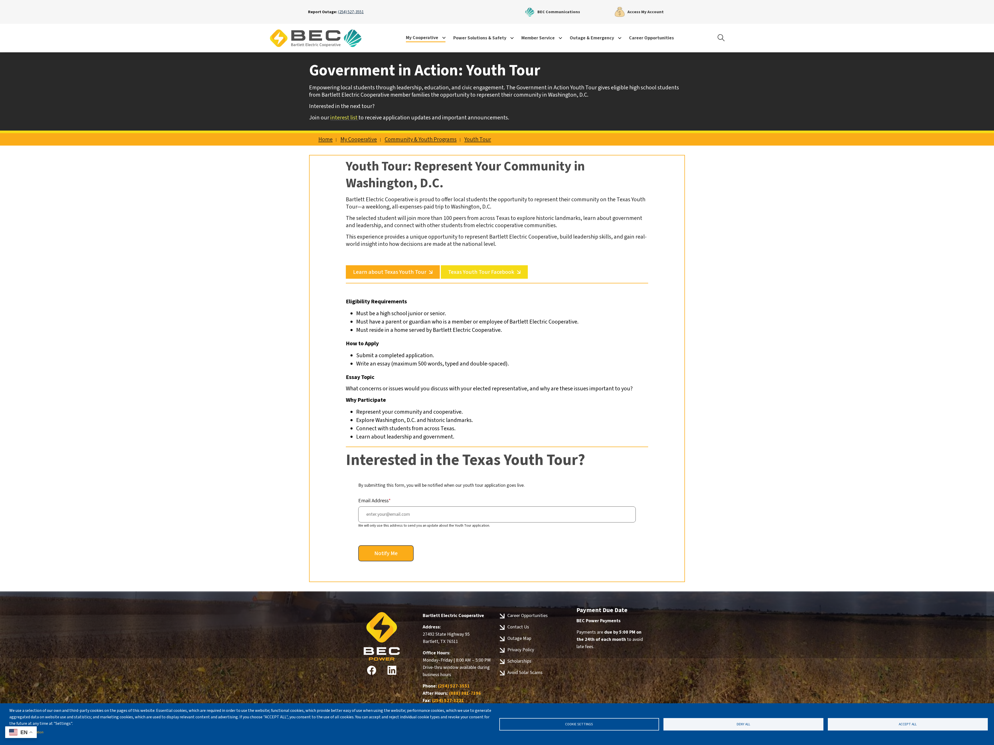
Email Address (373, 501)
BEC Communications (552, 11)
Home (325, 139)
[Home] (315, 38)
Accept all (908, 724)
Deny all (743, 724)
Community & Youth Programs (421, 139)
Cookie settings (579, 724)
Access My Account (639, 11)
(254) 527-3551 (351, 12)
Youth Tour (477, 139)
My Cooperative (358, 139)
